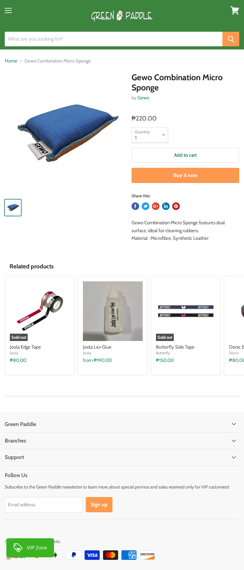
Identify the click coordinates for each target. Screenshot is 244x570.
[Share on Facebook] (135, 206)
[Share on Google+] (155, 206)
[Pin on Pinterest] (176, 206)
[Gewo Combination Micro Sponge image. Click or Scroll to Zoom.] (65, 133)
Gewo (143, 98)
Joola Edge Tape (25, 347)
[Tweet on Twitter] (145, 206)
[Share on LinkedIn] (166, 206)
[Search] (230, 39)
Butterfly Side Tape (175, 347)
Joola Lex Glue (97, 347)
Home (11, 61)
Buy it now (185, 175)
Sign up (99, 504)
